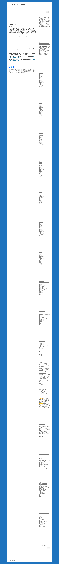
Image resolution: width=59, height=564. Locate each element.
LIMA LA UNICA (41, 528)
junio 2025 (40, 75)
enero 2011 (40, 254)
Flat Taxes (40, 517)
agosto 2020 (41, 135)
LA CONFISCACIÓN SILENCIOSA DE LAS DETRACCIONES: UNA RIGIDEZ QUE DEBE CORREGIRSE (44, 21)
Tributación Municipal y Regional (43, 345)
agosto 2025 (41, 73)
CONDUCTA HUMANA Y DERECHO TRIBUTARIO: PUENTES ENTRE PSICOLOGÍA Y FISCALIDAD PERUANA (44, 24)
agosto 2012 (41, 234)
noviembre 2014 (41, 206)
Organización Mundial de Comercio (44, 513)
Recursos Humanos (42, 330)
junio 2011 (40, 249)
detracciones (41, 366)
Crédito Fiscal (41, 292)
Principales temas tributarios (43, 486)
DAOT (40, 294)
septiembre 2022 (41, 109)
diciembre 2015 (41, 193)
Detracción (40, 298)
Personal (40, 321)
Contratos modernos (42, 289)
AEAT (40, 499)
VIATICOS (47, 393)
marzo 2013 (40, 227)
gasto (47, 374)
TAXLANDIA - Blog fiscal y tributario (43, 468)
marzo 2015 (40, 202)
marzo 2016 (40, 190)
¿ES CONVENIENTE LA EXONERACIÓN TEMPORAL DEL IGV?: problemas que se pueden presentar (44, 54)
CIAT (40, 494)
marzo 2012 (40, 239)
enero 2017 (40, 179)
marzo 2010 (40, 264)
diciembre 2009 (41, 267)
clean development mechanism (14, 70)
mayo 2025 (40, 76)
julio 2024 (40, 86)
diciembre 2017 (41, 168)
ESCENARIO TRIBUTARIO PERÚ (43, 469)
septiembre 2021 (41, 121)
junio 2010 (40, 261)
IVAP (40, 315)
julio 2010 (40, 260)
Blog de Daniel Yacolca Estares (43, 484)
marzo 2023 (40, 103)
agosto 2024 (41, 85)
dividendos (41, 368)
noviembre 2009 (41, 268)
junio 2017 (40, 174)
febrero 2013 (41, 228)
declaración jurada (48, 365)
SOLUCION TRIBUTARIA (42, 461)
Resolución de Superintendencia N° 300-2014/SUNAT (44, 387)
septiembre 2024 (41, 84)
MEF (39, 498)
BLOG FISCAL (41, 522)
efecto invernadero (25, 70)
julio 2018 (40, 161)
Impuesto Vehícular (43, 377)
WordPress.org (41, 356)
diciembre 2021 (41, 118)
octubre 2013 (41, 220)
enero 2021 (40, 130)
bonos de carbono (30, 69)
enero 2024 (40, 92)
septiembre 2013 (41, 221)
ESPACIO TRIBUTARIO (42, 523)
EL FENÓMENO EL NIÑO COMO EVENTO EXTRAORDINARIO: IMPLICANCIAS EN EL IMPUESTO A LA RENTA (44, 18)
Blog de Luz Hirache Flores (42, 485)
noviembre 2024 (41, 82)
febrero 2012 (41, 240)
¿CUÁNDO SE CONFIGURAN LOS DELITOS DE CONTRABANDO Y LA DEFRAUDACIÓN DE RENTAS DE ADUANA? (44, 432)
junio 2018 (40, 162)
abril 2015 (40, 201)
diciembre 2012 (41, 230)
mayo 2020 (40, 138)
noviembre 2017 (41, 169)
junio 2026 (40, 62)
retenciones (42, 391)
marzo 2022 (40, 115)
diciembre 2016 (41, 180)
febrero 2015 (41, 203)
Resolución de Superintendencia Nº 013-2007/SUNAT (44, 389)
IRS (39, 520)
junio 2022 (40, 112)
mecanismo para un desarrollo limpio (27, 71)
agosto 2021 (41, 122)
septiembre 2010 (41, 258)
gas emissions (14, 71)
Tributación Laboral (41, 343)
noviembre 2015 (41, 194)
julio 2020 (40, 136)
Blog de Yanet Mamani (42, 471)
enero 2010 (40, 266)
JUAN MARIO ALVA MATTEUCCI (23, 72)
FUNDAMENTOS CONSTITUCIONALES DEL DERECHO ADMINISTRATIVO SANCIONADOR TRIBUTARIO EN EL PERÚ (44, 30)
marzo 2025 (40, 78)
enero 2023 (40, 105)
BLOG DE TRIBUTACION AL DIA (43, 512)
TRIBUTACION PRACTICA (42, 511)
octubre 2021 (41, 120)
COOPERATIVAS (41, 290)
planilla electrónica (41, 383)
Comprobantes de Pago (42, 287)
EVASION (43, 370)
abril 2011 (40, 251)
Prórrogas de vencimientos (43, 328)
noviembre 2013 (41, 219)
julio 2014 (40, 210)
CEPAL (40, 516)
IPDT (40, 495)
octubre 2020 (41, 133)
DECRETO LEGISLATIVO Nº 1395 (43, 295)
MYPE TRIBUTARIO (41, 319)
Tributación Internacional (42, 342)
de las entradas (42, 354)
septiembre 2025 (41, 72)
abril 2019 (40, 151)
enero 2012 (40, 241)
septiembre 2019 (41, 146)
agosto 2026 (41, 60)
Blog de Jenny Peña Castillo (43, 481)
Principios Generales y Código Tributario (44, 327)
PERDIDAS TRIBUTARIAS (43, 381)
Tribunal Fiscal (41, 492)
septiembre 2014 (41, 208)
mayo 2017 (40, 175)
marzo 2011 (40, 252)
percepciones (41, 381)
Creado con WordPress (12, 560)
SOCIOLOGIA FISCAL (42, 519)
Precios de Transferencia (42, 326)
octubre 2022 (41, 108)
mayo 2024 (40, 88)
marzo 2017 (40, 177)
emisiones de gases (30, 70)
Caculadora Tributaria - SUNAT (43, 502)
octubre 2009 (41, 269)
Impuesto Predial (44, 376)
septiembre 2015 (41, 196)
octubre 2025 (41, 71)
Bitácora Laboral (41, 488)
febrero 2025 (41, 79)
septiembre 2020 (41, 134)
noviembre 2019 (41, 144)
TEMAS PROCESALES (42, 339)
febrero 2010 (41, 265)
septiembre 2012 (41, 233)
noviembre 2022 (41, 107)
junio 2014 (40, 211)
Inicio (9, 8)
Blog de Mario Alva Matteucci (17, 4)
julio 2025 (40, 74)
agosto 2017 (41, 172)
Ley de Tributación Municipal (42, 379)
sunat (43, 392)
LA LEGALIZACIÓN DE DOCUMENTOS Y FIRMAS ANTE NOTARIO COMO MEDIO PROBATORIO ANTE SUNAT (44, 451)
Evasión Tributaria (44, 372)
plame (46, 382)
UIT (39, 347)
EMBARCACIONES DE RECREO (43, 370)
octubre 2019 (41, 145)
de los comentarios (42, 355)
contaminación (20, 70)
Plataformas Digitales (42, 324)
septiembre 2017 (41, 171)
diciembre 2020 (41, 131)
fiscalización (42, 373)
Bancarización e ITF (41, 283)
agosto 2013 (41, 222)
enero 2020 (40, 142)
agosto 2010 (41, 259)
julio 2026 (40, 61)
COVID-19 (40, 291)
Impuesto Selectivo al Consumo (43, 313)
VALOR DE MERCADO (42, 393)
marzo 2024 (40, 90)
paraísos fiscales (46, 380)
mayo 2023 (40, 101)
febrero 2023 (41, 104)
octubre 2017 (41, 170)
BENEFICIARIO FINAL (41, 284)
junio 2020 (40, 137)
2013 (40, 361)
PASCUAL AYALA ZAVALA (42, 470)
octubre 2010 (41, 257)
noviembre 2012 (41, 231)
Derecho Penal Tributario (42, 297)
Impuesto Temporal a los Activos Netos (44, 314)
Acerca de (13, 8)
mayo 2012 (40, 237)
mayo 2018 (40, 163)
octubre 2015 (41, 195)
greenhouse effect (19, 71)
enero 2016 (40, 192)
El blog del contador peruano (43, 465)
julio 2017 (40, 173)
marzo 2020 (40, 140)
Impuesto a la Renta (42, 311)
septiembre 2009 (41, 270)
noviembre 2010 (41, 256)
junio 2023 (40, 100)
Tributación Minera (41, 344)
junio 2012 (40, 236)
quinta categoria (43, 386)
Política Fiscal (41, 325)
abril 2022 (40, 114)
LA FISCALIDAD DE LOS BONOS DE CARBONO (18, 16)
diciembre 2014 (41, 205)
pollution (12, 72)
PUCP (40, 500)
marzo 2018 (40, 165)
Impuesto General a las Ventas (43, 312)
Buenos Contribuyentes (42, 285)
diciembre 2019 (41, 143)
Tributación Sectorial (42, 346)
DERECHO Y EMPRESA (42, 526)
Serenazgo (40, 392)
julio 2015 (40, 198)
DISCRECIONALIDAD (43, 367)
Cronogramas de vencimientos (43, 293)
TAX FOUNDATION (41, 515)
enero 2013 (40, 229)
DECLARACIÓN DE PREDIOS (42, 365)
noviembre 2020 (41, 132)
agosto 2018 (41, 160)
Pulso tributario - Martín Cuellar (43, 464)
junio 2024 (40, 87)
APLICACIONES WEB (41, 281)
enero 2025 (40, 80)
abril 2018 (40, 164)
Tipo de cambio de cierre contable (43, 340)
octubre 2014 (41, 207)
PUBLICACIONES (41, 329)
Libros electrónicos (41, 317)
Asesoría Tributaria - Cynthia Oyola (44, 487)
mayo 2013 (40, 225)
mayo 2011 (40, 250)
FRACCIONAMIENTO (42, 374)
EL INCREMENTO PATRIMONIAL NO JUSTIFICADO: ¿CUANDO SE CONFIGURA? (44, 47)
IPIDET (40, 496)
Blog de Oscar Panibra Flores (43, 531)
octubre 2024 (41, 83)
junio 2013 (40, 224)
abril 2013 (40, 226)
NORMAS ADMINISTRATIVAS (43, 320)
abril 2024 (40, 89)
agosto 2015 (41, 197)
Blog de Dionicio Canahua (42, 525)
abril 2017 (40, 176)
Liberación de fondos (42, 316)
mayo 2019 (40, 150)
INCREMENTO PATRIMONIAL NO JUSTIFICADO (44, 379)
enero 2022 (40, 117)
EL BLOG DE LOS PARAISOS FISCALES (44, 521)
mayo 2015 (40, 200)
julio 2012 (40, 235)
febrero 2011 (41, 253)
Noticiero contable (41, 463)
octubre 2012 (41, 232)
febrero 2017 (41, 178)
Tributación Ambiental (19, 69)
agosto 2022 (41, 110)
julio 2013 (40, 223)
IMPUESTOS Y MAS (41, 518)
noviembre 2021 (41, 119)
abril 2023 (40, 102)
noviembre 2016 (41, 181)
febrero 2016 (41, 191)
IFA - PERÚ (40, 497)
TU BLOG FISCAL (41, 524)
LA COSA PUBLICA (41, 530)
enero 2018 (40, 167)
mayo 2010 (40, 262)
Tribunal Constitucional (42, 493)
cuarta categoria (42, 364)
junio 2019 (40, 149)
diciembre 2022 (41, 106)
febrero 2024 (41, 91)
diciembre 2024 (41, 81)
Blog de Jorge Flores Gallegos (43, 483)
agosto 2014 (41, 209)
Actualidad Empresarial (42, 490)
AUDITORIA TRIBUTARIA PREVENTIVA (44, 282)
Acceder (40, 353)
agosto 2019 (41, 147)
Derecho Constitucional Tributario (43, 296)
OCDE (40, 514)
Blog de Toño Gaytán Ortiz (42, 482)
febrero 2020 (41, 141)
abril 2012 (40, 238)
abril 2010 (40, 263)
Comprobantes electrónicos (43, 288)
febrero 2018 (41, 166)
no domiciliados (48, 379)
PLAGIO (40, 323)
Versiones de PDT (41, 348)
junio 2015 (40, 199)
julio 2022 (40, 111)
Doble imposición (46, 368)
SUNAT (40, 491)
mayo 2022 (40, 113)
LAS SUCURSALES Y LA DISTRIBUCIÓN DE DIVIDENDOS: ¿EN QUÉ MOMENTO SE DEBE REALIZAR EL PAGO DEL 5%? (44, 27)
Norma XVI (41, 380)
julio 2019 (40, 148)
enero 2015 (40, 204)
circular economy (41, 286)
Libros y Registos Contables (43, 318)
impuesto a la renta (43, 375)
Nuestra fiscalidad (41, 462)
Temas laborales (41, 338)
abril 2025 (40, 77)
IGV (49, 374)
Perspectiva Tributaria (42, 322)
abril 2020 (40, 139)
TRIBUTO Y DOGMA (41, 527)
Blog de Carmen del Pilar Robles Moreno (44, 460)
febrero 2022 (41, 116)
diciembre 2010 (41, 255)
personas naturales (42, 382)
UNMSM (40, 501)
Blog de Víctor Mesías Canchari (43, 532)
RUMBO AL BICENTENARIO (42, 529)
